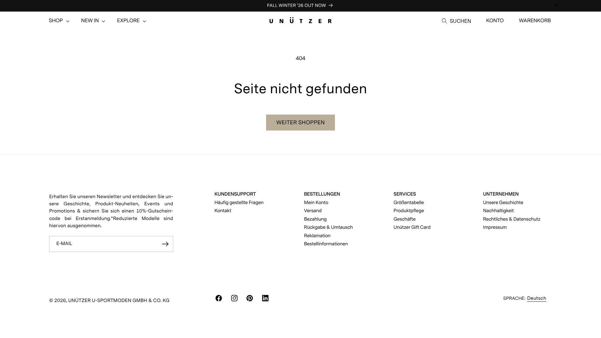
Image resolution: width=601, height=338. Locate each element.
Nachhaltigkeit (498, 210)
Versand (312, 210)
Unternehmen (501, 194)
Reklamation (317, 235)
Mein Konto (316, 202)
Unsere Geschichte (503, 202)
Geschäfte (404, 219)
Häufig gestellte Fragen (239, 202)
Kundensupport (235, 194)
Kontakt (222, 210)
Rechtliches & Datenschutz (512, 219)
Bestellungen (322, 194)
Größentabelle (408, 202)
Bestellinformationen (326, 244)
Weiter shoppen (300, 122)
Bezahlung (315, 219)
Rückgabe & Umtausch (328, 227)
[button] (56, 20)
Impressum (495, 227)
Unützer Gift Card (411, 227)
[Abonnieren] (165, 244)
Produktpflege (408, 210)
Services (404, 194)
